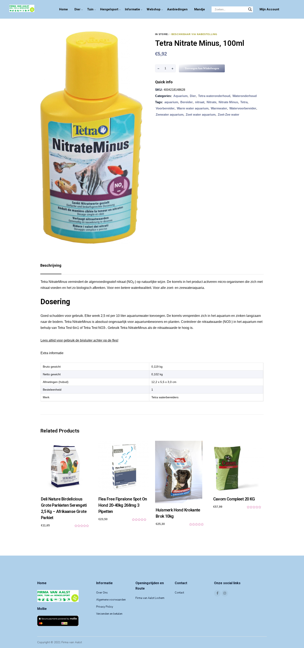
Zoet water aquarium (200, 114)
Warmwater (219, 108)
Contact (179, 593)
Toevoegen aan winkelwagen (202, 68)
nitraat (199, 102)
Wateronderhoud (244, 96)
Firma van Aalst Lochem (149, 598)
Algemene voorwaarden (111, 600)
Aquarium (180, 96)
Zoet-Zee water (228, 114)
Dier (77, 9)
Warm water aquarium (192, 108)
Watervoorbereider (242, 108)
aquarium (171, 102)
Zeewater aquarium (169, 114)
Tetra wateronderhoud (214, 96)
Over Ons (102, 593)
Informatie (132, 9)
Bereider (186, 102)
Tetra (244, 102)
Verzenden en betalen (109, 614)
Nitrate (211, 102)
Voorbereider (165, 108)
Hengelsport (109, 9)
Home (63, 9)
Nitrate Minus (228, 102)
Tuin (90, 9)
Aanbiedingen (177, 9)
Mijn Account (269, 9)
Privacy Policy (104, 607)
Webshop (153, 9)
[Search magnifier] (250, 9)
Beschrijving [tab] (50, 265)
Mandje (199, 9)
